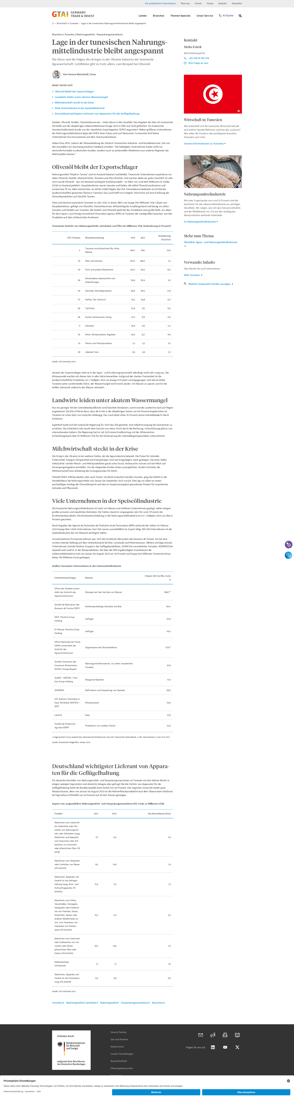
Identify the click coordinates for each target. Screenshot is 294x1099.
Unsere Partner (119, 1032)
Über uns (185, 3)
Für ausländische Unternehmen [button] (160, 3)
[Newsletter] (225, 1035)
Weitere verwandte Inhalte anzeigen (209, 284)
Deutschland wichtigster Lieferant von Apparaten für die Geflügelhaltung (97, 113)
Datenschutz (117, 1046)
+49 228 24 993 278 (198, 58)
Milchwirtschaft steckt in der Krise (74, 102)
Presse (210, 3)
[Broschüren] (237, 1035)
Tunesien (57, 1002)
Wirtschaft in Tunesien (67, 23)
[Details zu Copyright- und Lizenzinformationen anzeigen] (239, 111)
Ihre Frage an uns (198, 63)
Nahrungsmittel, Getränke (81, 1002)
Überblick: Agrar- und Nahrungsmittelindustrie (210, 242)
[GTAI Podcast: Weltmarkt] (212, 1035)
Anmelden (237, 3)
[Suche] (240, 16)
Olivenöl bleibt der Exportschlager (74, 91)
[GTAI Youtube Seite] (225, 1047)
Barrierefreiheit (119, 1061)
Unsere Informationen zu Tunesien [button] (204, 143)
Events (198, 3)
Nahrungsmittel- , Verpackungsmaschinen (124, 1002)
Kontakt (223, 3)
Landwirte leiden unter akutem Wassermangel (81, 97)
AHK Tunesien (192, 275)
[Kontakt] (200, 1035)
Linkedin (212, 1047)
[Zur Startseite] (73, 16)
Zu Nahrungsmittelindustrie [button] (200, 221)
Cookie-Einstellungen (122, 1054)
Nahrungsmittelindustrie (205, 194)
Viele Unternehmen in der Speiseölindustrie (80, 108)
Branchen (157, 1002)
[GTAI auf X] (237, 1047)
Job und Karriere (119, 1039)
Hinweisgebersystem (122, 1068)
